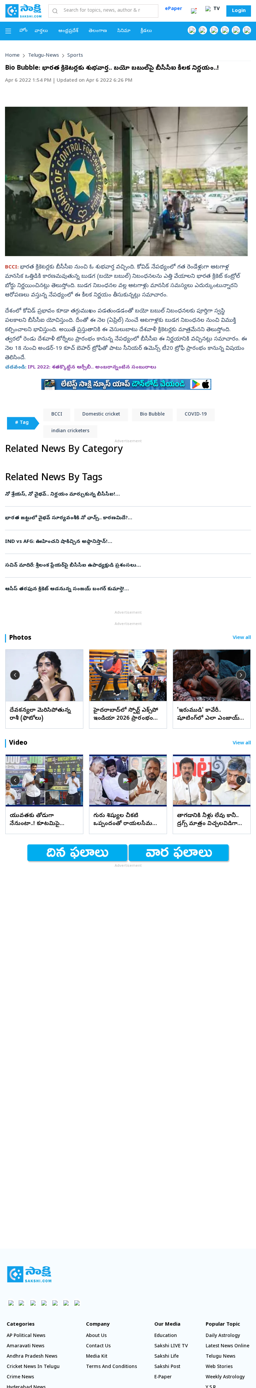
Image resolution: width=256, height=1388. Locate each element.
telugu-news (43, 55)
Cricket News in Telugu (33, 1367)
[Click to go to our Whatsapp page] (203, 30)
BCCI (56, 415)
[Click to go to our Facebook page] (192, 30)
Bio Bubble (152, 415)
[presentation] (15, 675)
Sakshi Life (166, 1357)
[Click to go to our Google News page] (247, 30)
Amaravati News (25, 1346)
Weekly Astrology (225, 1377)
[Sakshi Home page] (23, 10)
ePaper (173, 9)
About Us (96, 1336)
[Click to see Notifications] (194, 11)
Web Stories (219, 1367)
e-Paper (163, 1377)
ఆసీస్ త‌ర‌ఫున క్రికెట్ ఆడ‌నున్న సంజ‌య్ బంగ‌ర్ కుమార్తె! (122, 589)
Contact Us (98, 1346)
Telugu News (220, 1357)
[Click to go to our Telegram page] (66, 1303)
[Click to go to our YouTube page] (236, 30)
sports (75, 55)
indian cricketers (70, 431)
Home (12, 55)
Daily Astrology (223, 1336)
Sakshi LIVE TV (171, 1346)
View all (242, 638)
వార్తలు (41, 31)
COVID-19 (196, 415)
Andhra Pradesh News (32, 1357)
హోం (23, 31)
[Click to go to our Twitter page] (214, 30)
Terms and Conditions (111, 1367)
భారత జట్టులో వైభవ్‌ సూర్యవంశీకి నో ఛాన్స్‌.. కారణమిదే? (128, 518)
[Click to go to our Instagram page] (225, 30)
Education (165, 1336)
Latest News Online (227, 1346)
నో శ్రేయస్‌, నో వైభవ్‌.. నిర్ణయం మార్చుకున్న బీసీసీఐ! (119, 494)
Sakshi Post (167, 1367)
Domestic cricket (101, 415)
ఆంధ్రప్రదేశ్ (68, 31)
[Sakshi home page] (29, 1274)
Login (239, 11)
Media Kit (96, 1357)
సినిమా (123, 31)
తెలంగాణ (98, 31)
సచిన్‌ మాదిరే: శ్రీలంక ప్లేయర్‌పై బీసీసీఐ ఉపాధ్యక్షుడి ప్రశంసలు (121, 565)
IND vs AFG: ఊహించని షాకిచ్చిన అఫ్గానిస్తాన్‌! (122, 542)
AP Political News (26, 1336)
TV (216, 9)
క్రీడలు (146, 31)
